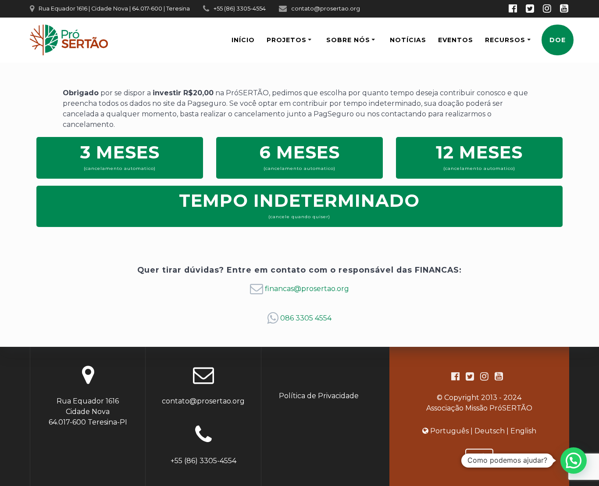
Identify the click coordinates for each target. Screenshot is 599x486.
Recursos (505, 40)
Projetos (287, 40)
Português (449, 431)
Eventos (455, 40)
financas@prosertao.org (307, 288)
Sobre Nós (348, 40)
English (523, 431)
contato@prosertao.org (325, 8)
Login (479, 456)
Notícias (408, 40)
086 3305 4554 (306, 318)
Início (243, 40)
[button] (573, 460)
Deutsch (489, 431)
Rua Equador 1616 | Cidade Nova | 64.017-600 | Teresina (114, 8)
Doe (557, 40)
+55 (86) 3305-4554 (240, 8)
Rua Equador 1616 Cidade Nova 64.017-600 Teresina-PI (88, 411)
